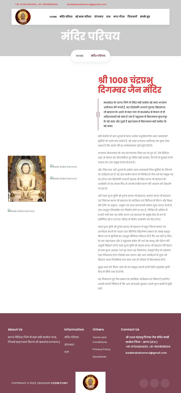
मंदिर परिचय (66, 16)
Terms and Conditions (100, 339)
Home (53, 16)
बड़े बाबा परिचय (83, 16)
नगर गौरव (119, 16)
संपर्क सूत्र (145, 16)
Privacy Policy (101, 349)
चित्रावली (132, 16)
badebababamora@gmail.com (86, 4)
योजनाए (98, 16)
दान (108, 16)
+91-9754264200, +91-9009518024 (36, 4)
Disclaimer (100, 356)
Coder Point (59, 383)
